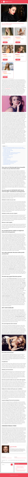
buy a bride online (7, 88)
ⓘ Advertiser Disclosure (23, 26)
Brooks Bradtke (13, 446)
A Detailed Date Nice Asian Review (20, 465)
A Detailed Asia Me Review (19, 466)
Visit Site (5, 42)
